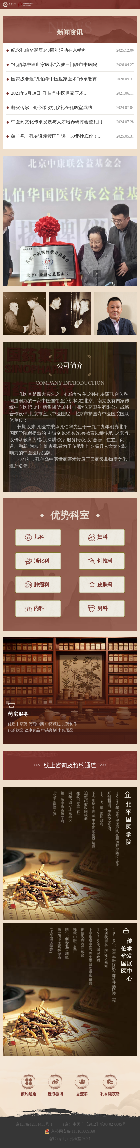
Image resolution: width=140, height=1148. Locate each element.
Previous (43, 273)
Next (96, 273)
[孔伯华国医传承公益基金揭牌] (70, 221)
